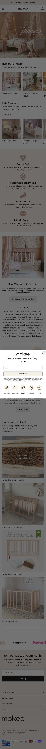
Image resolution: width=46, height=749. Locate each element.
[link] (23, 354)
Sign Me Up (23, 374)
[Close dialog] (43, 352)
